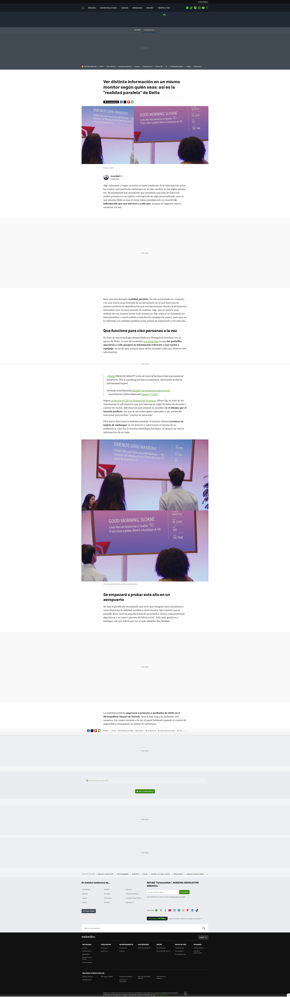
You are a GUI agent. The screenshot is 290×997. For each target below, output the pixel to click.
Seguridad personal (167, 730)
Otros (114, 730)
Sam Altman (111, 66)
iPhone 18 (159, 66)
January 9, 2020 (149, 394)
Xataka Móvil (86, 951)
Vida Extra (104, 951)
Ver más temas (89, 911)
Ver (146, 791)
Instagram (199, 7)
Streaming (86, 889)
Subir (201, 937)
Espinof (122, 951)
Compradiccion (180, 954)
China (101, 66)
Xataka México (87, 976)
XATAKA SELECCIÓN (108, 7)
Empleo (107, 902)
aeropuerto (151, 730)
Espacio (129, 889)
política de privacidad (177, 897)
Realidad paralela (126, 730)
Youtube (203, 7)
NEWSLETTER (164, 7)
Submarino (198, 66)
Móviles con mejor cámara (160, 874)
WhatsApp (187, 7)
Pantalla (140, 730)
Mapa (188, 66)
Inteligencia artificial (133, 898)
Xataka (84, 948)
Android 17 (135, 874)
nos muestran (151, 341)
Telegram (195, 7)
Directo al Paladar (144, 948)
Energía (107, 894)
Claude (145, 874)
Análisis (107, 889)
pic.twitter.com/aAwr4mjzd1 (155, 390)
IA (166, 66)
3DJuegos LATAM (107, 976)
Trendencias (179, 948)
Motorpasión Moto (163, 951)
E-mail (132, 102)
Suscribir (184, 892)
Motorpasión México (161, 977)
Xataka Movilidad (132, 894)
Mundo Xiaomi (87, 962)
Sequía (137, 66)
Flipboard (128, 102)
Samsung (107, 898)
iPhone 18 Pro (179, 874)
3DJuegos (104, 948)
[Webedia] (203, 1)
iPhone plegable (123, 874)
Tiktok (191, 7)
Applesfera (86, 954)
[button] (117, 176)
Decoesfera (179, 951)
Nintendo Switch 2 (125, 66)
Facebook (121, 102)
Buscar (204, 928)
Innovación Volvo (149, 30)
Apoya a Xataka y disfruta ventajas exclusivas (184, 918)
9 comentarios (112, 102)
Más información (162, 995)
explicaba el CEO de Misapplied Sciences (133, 400)
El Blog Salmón (199, 948)
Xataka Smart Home (87, 958)
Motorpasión (161, 948)
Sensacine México (125, 976)
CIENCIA (124, 7)
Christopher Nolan (176, 66)
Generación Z (147, 66)
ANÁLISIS (92, 7)
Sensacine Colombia (123, 981)
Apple (84, 898)
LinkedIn (192, 910)
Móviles (85, 894)
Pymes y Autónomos (198, 952)
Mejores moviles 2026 (106, 874)
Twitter (207, 7)
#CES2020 (135, 390)
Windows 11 (130, 902)
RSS (183, 910)
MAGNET (150, 7)
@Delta (111, 376)
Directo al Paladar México (144, 977)
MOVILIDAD (137, 7)
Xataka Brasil (87, 980)
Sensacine (123, 948)
